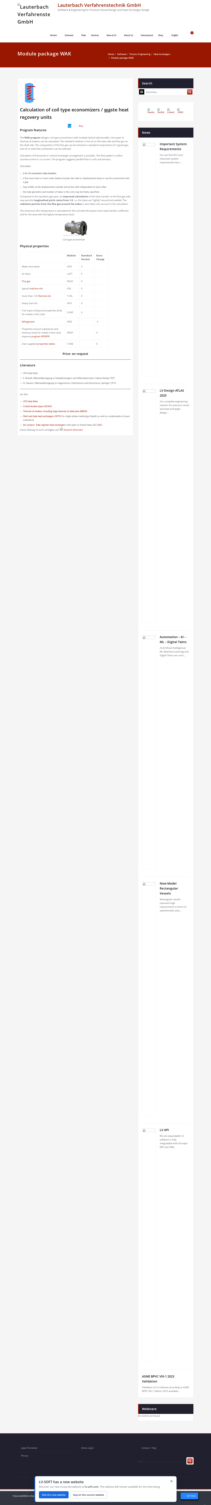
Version (53, 35)
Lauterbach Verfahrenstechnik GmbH (99, 5)
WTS (57, 416)
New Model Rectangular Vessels (169, 888)
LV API (164, 1130)
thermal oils (44, 295)
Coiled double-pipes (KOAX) (37, 406)
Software (69, 35)
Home (111, 54)
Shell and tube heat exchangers (38, 416)
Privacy (24, 1456)
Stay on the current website (88, 1494)
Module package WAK (122, 58)
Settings (191, 1496)
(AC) (100, 425)
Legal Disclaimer (29, 1448)
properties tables (46, 343)
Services (95, 35)
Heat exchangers (162, 54)
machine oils (36, 288)
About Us (128, 35)
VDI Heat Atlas (30, 401)
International (147, 35)
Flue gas (26, 281)
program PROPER (40, 336)
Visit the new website (54, 1494)
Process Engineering (140, 54)
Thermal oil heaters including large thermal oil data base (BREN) (55, 411)
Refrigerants (28, 321)
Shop (160, 35)
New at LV (111, 35)
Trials (83, 35)
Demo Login (87, 1448)
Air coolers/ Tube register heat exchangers (44, 425)
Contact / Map (148, 1448)
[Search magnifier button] (189, 91)
